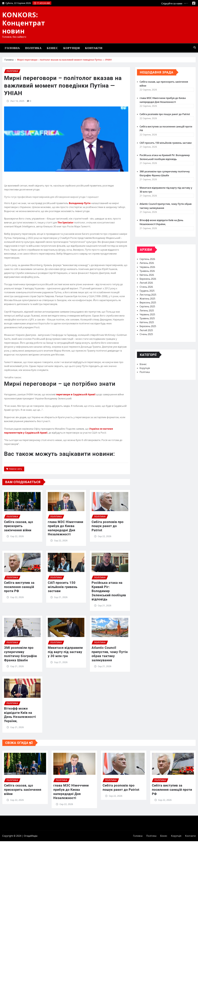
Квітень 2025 (147, 322)
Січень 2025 (146, 334)
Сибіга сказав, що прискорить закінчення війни (18, 526)
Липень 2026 (147, 263)
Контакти (93, 48)
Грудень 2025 (147, 290)
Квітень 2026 (147, 274)
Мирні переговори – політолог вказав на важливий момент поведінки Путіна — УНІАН (64, 59)
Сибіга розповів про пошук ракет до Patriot (107, 526)
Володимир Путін (80, 203)
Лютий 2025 (146, 330)
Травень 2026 (147, 271)
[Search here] (195, 47)
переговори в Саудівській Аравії (75, 394)
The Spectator (66, 222)
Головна (12, 48)
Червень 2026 (147, 267)
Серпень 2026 (147, 259)
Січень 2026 (146, 286)
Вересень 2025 (148, 302)
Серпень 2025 (147, 306)
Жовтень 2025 (147, 298)
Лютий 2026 (146, 282)
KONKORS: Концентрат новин (23, 22)
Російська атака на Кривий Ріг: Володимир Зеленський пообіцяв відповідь (109, 591)
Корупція (71, 48)
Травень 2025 (147, 318)
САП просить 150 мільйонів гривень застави (62, 587)
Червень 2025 (147, 314)
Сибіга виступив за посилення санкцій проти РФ (19, 587)
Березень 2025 (148, 326)
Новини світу (15, 468)
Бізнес (52, 48)
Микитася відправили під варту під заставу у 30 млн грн (65, 652)
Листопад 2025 (148, 294)
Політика (33, 48)
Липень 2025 (147, 310)
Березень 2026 (148, 278)
